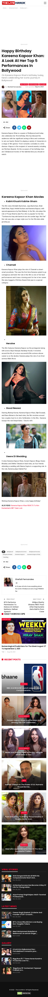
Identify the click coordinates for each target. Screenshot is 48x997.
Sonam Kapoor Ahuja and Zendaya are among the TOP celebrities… (24, 721)
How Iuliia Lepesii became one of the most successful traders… (24, 850)
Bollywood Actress (21, 552)
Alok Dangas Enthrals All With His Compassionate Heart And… (26, 877)
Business (24, 845)
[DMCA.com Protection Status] (24, 993)
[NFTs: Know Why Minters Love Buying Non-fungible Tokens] (6, 924)
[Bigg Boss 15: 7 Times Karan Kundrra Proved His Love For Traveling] (6, 961)
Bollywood (24, 84)
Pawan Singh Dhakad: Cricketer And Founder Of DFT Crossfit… (27, 913)
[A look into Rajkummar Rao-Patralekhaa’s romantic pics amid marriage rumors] (6, 951)
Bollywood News (7, 554)
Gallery (24, 813)
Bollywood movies (34, 552)
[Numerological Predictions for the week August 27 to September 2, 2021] (24, 631)
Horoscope (6, 619)
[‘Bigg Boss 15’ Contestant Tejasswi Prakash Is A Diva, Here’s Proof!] (6, 970)
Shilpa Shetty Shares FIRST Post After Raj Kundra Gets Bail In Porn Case (36, 607)
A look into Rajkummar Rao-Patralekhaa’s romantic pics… (25, 950)
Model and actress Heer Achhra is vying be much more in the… (24, 753)
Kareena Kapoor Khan (33, 554)
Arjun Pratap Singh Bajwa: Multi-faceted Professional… (29, 896)
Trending (5, 557)
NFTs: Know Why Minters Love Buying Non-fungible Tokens (27, 923)
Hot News (43, 84)
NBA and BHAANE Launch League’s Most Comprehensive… (24, 689)
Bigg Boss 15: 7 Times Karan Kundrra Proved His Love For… (27, 960)
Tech (24, 780)
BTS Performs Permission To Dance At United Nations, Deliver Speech (11, 607)
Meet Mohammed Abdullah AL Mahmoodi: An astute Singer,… (25, 932)
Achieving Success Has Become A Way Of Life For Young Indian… (29, 886)
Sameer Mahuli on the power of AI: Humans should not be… (24, 785)
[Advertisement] (24, 26)
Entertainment (33, 84)
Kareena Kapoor (20, 554)
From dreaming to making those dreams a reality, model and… (24, 818)
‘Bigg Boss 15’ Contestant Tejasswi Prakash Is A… (27, 969)
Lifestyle (24, 684)
